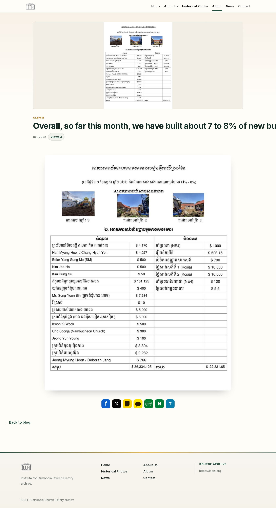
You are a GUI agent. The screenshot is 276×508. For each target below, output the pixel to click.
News (230, 6)
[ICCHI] (31, 6)
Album (217, 6)
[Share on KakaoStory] (127, 403)
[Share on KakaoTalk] (138, 403)
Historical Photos (195, 6)
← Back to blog (17, 422)
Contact (244, 6)
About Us (171, 6)
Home (155, 6)
